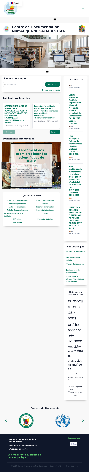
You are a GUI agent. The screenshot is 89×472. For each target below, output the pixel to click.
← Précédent (8, 132)
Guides (45, 204)
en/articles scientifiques (75, 365)
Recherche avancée (51, 90)
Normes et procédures (17, 204)
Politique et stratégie (45, 200)
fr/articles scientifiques (75, 351)
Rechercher (52, 84)
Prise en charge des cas (75, 264)
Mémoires (17, 219)
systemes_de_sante (75, 378)
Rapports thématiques (45, 210)
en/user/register (75, 387)
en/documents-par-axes (75, 309)
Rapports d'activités (45, 219)
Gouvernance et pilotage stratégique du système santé (75, 279)
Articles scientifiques (17, 207)
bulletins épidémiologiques (75, 391)
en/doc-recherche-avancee (75, 332)
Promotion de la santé (75, 251)
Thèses (45, 213)
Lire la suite (31, 183)
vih (75, 395)
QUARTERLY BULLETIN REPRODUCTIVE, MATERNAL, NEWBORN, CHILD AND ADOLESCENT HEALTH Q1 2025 (75, 217)
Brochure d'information (45, 207)
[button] (54, 20)
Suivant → (54, 132)
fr (75, 383)
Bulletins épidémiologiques (17, 210)
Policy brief (17, 222)
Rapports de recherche (17, 200)
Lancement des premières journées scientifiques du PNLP (31, 155)
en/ (75, 373)
